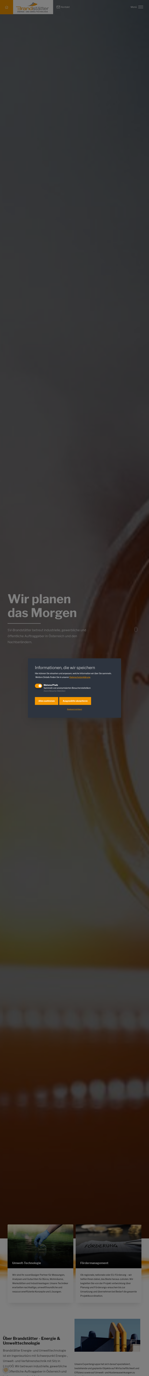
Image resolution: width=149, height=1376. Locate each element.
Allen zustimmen (46, 701)
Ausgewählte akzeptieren (75, 701)
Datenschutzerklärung (79, 677)
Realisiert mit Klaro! (74, 709)
